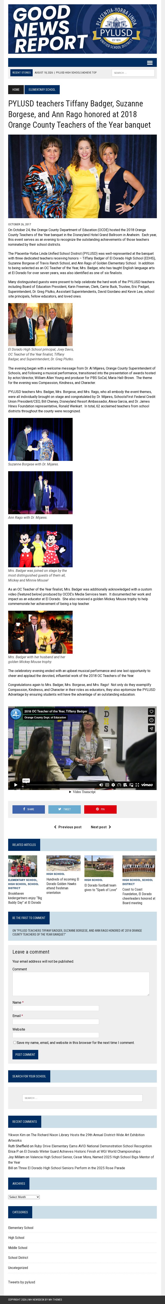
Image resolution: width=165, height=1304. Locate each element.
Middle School (17, 1248)
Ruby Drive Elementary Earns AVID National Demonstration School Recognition (93, 1146)
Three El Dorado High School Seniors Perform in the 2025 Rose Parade (71, 1168)
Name (17, 1002)
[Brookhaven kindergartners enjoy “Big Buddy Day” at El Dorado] (22, 874)
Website (18, 1029)
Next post (99, 827)
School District (18, 1258)
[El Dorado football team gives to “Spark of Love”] (98, 874)
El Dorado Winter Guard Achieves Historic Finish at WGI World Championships (82, 1151)
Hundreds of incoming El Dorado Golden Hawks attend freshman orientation (62, 886)
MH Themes (55, 1299)
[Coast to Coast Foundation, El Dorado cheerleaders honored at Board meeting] (138, 874)
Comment (19, 969)
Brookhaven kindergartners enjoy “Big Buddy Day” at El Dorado (25, 898)
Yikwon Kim (17, 1135)
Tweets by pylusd (21, 1282)
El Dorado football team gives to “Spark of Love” (100, 887)
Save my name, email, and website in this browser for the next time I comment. (75, 1043)
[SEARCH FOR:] (133, 73)
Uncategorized (18, 1268)
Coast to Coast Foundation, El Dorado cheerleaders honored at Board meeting (138, 896)
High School (17, 884)
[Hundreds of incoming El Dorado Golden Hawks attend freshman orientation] (63, 868)
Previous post (69, 827)
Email (16, 1016)
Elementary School (22, 880)
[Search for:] (82, 1098)
